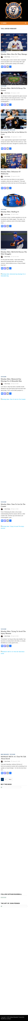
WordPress (3, 1018)
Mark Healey (7, 56)
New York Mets (5, 129)
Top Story (3, 51)
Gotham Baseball (14, 1017)
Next (10, 779)
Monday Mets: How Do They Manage (14, 54)
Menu (4, 23)
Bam (10, 1018)
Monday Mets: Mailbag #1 (10, 212)
